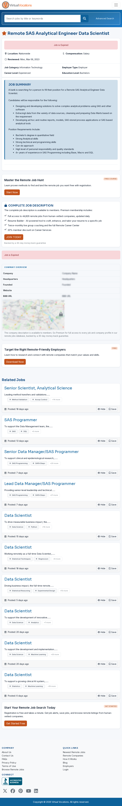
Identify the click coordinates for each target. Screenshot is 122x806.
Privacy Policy (9, 762)
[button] (112, 409)
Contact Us (7, 755)
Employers (68, 766)
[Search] (84, 18)
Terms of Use (9, 766)
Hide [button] (102, 409)
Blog (65, 762)
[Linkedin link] (36, 791)
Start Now (12, 192)
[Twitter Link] (5, 791)
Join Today (13, 237)
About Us (6, 752)
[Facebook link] (13, 791)
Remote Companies (73, 755)
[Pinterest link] (20, 791)
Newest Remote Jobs (74, 752)
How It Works (70, 759)
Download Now (15, 361)
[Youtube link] (28, 791)
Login (65, 769)
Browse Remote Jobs (13, 769)
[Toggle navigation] (116, 5)
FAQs (4, 759)
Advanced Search (105, 18)
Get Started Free (15, 723)
